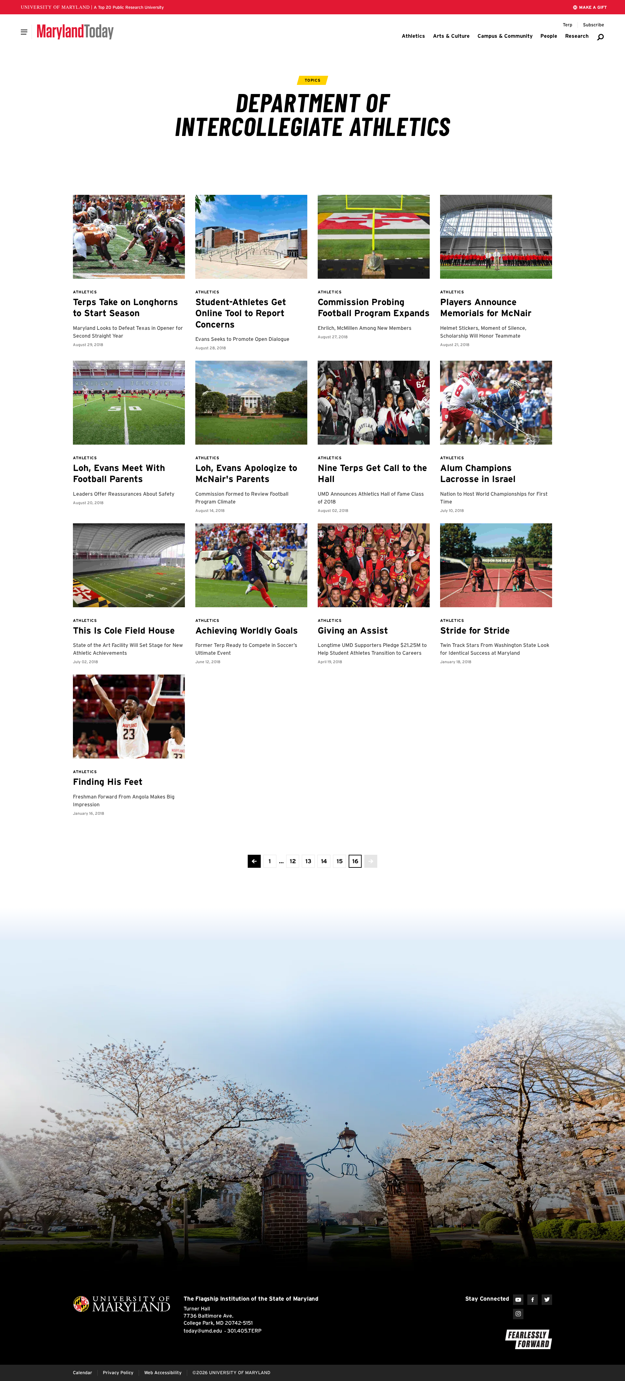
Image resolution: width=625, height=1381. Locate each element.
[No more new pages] (370, 861)
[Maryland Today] (75, 32)
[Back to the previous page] (254, 861)
